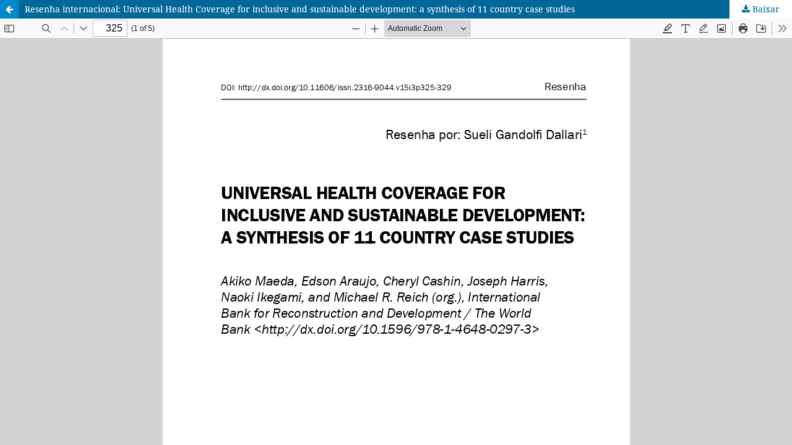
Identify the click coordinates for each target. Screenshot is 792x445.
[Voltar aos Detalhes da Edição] (9, 9)
